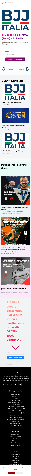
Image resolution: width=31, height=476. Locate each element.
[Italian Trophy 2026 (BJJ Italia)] (15, 92)
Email (7, 51)
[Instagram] (11, 384)
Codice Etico (15, 456)
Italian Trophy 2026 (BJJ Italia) (11, 102)
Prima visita (15, 441)
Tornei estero (14, 423)
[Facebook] (3, 384)
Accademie (14, 394)
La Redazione (15, 454)
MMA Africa (14, 404)
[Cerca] (24, 2)
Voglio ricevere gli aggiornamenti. (15, 59)
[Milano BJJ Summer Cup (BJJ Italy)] (15, 140)
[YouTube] (15, 384)
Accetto (12, 473)
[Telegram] (20, 384)
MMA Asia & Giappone (13, 407)
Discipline (14, 398)
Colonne (14, 396)
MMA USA (13, 415)
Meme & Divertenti (13, 402)
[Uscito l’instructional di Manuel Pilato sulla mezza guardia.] (15, 190)
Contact (15, 458)
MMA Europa (14, 411)
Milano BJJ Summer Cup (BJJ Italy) (13, 151)
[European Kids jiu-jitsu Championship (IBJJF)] (15, 115)
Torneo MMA (5, 44)
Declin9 (19, 473)
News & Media (13, 417)
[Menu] (28, 3)
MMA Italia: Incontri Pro (14, 413)
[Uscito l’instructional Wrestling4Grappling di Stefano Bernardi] (15, 271)
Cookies (15, 439)
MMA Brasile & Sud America (14, 409)
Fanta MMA (13, 400)
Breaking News (15, 445)
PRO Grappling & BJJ (13, 419)
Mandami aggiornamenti (15, 357)
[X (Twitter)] (7, 384)
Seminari (13, 421)
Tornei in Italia (13, 425)
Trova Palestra (15, 443)
